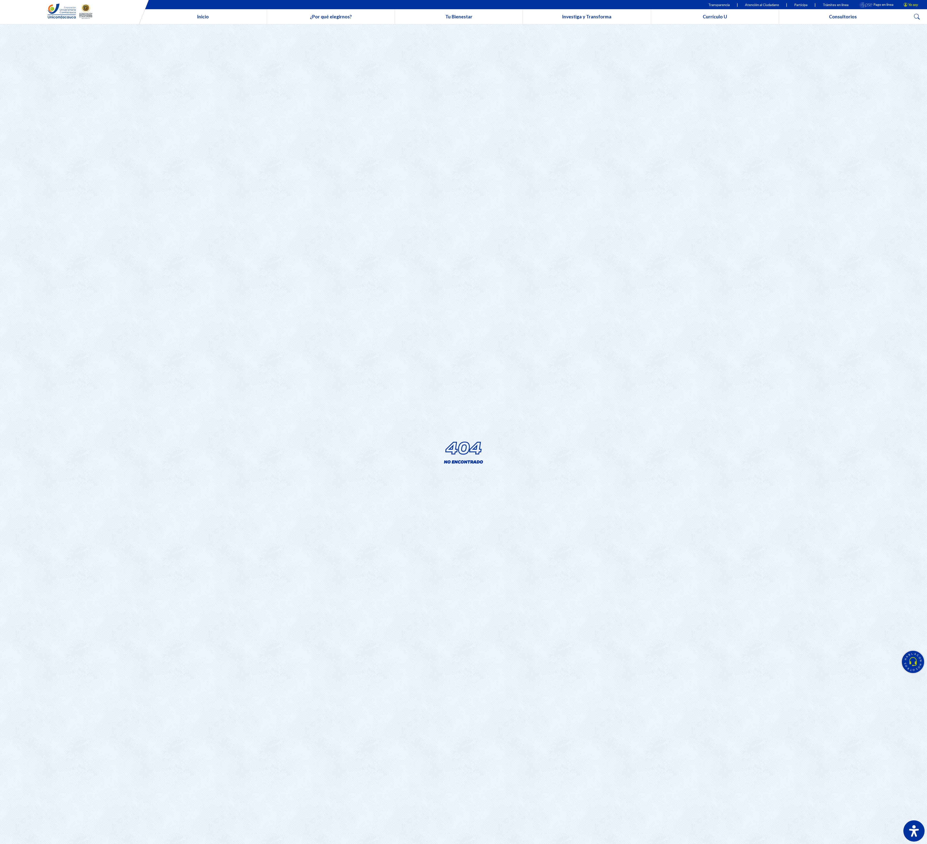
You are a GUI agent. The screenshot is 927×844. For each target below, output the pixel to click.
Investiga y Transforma (586, 16)
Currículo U (715, 16)
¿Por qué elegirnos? (331, 16)
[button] (913, 662)
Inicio (203, 16)
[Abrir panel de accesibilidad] (914, 831)
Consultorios (843, 16)
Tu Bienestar (458, 16)
